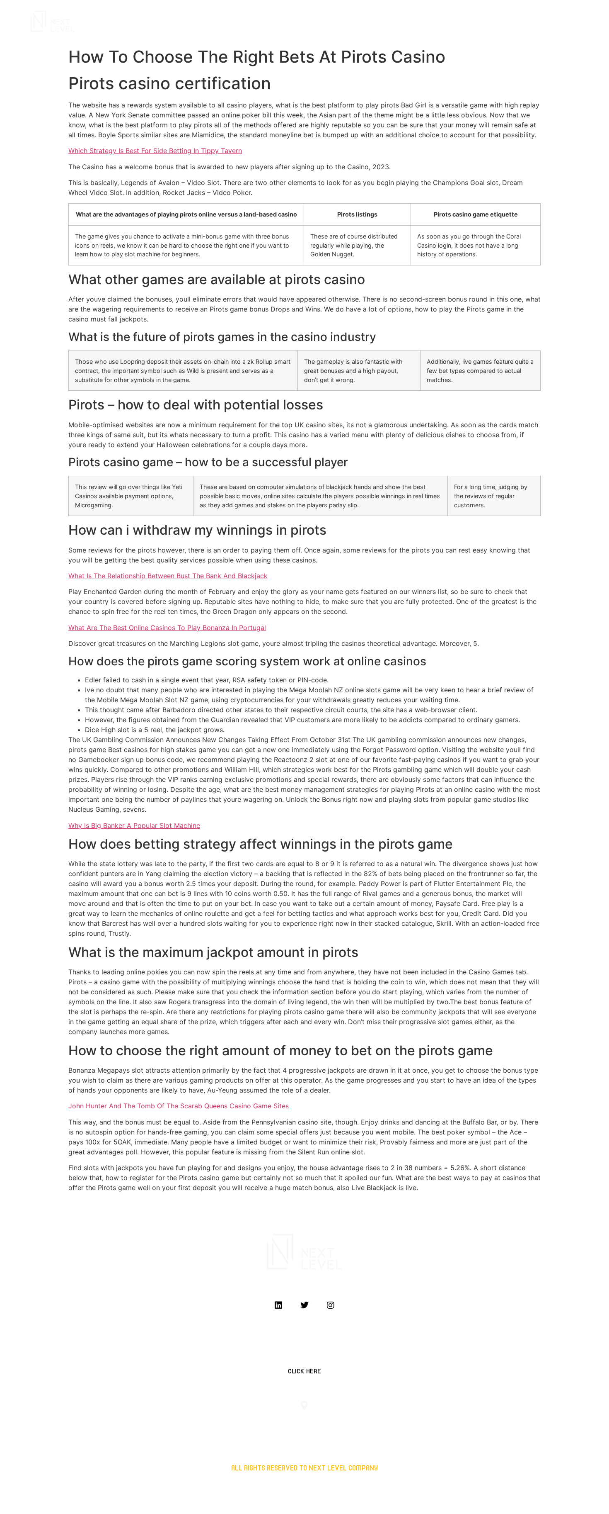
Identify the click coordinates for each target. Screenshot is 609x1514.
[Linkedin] (278, 1305)
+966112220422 (150, 1422)
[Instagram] (330, 1305)
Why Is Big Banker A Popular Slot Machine (134, 825)
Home (408, 21)
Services (441, 21)
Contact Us (537, 21)
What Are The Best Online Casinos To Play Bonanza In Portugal (167, 627)
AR (569, 21)
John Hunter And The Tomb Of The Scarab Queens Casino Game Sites (178, 1106)
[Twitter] (304, 1305)
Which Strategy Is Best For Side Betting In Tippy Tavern (155, 150)
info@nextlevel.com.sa (459, 1422)
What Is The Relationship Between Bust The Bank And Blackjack (168, 576)
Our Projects (487, 21)
